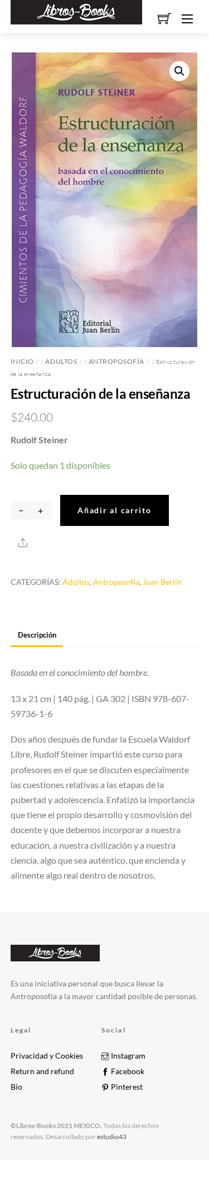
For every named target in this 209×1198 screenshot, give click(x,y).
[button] (179, 71)
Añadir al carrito (114, 510)
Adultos (61, 361)
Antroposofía (116, 361)
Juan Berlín (162, 582)
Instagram (127, 1055)
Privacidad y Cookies (47, 1055)
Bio (16, 1086)
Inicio (22, 361)
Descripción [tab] (37, 634)
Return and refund (42, 1071)
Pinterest (126, 1086)
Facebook (126, 1071)
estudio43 (111, 1136)
